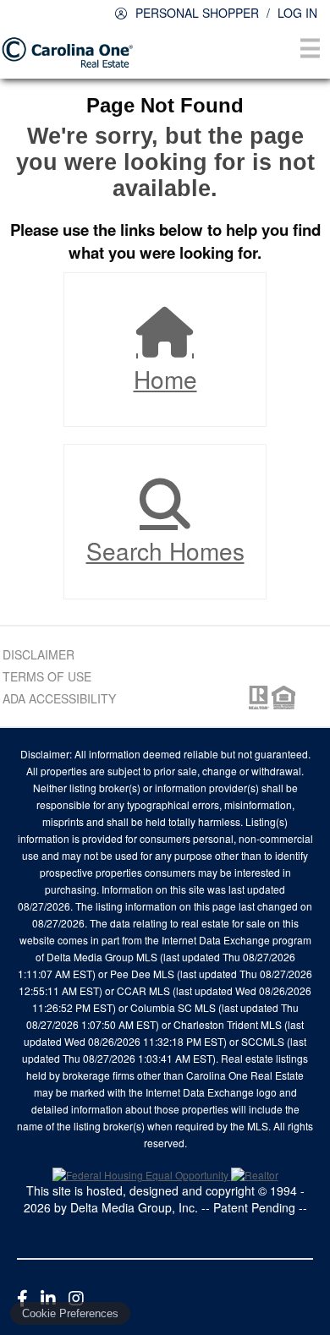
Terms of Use (47, 676)
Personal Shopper (197, 12)
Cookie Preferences (70, 1313)
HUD (286, 697)
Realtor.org (257, 697)
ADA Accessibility (59, 698)
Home (165, 379)
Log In (297, 12)
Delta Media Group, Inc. (134, 1207)
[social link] (22, 1297)
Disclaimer (38, 654)
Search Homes (165, 550)
